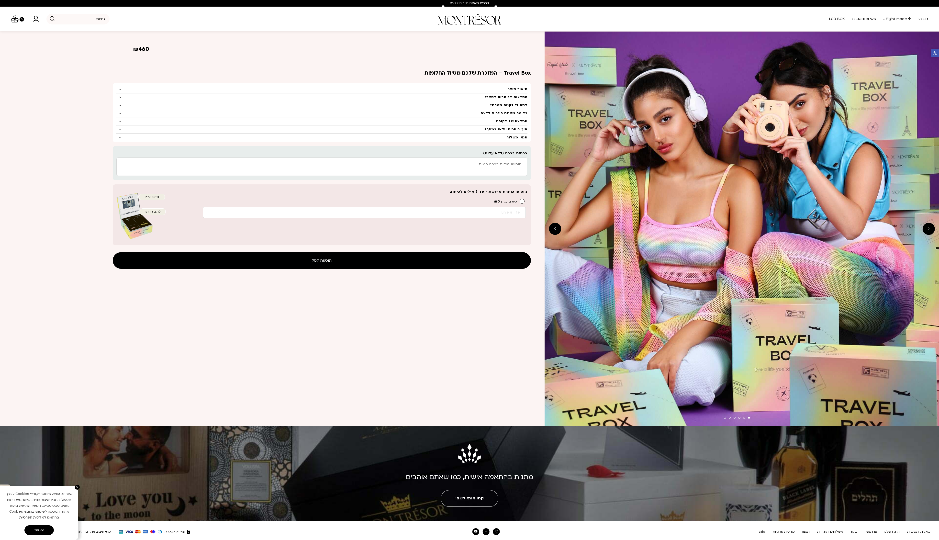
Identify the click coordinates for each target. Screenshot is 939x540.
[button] (935, 53)
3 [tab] (739, 418)
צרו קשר (870, 531)
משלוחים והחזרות (830, 531)
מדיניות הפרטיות (31, 517)
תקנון (806, 531)
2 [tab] (744, 418)
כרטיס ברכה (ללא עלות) (505, 153)
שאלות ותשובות (918, 531)
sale (762, 531)
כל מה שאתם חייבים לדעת (504, 113)
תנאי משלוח (516, 137)
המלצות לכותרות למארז (505, 97)
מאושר (39, 530)
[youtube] (475, 531)
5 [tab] (730, 418)
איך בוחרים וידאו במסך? (506, 129)
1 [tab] (749, 418)
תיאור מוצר (517, 89)
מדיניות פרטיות (784, 531)
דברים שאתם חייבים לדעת (469, 3)
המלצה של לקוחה (511, 121)
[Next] (495, 7)
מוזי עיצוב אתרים (98, 531)
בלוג (854, 531)
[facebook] (486, 531)
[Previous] (443, 7)
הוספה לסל (322, 260)
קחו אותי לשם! (469, 498)
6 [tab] (725, 418)
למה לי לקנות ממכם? (508, 105)
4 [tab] (735, 418)
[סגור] (77, 487)
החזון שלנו (892, 531)
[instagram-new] (496, 531)
